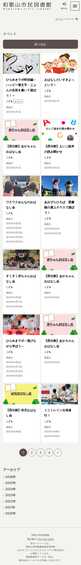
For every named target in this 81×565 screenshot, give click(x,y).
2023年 (10, 495)
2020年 (10, 513)
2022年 (10, 501)
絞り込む (40, 44)
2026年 (10, 476)
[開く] (74, 6)
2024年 (10, 489)
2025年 (10, 483)
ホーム (58, 18)
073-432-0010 (45, 539)
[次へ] (58, 452)
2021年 (10, 507)
